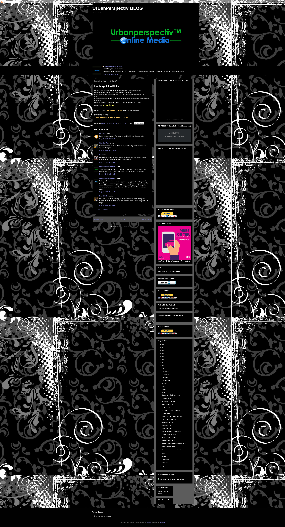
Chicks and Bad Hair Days (171, 395)
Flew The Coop (167, 428)
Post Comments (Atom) (127, 226)
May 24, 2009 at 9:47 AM (107, 192)
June (164, 389)
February (165, 460)
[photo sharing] (149, 91)
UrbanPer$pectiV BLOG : (113, 66)
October (165, 377)
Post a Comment (102, 209)
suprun (149, 522)
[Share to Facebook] (141, 123)
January (165, 463)
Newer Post (99, 219)
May (164, 392)
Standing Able (104, 143)
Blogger (162, 522)
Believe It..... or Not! (169, 401)
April (164, 453)
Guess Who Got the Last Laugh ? (173, 416)
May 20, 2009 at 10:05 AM (107, 150)
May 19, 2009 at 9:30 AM (107, 139)
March (164, 456)
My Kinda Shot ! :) (168, 422)
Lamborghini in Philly (169, 434)
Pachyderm (166, 413)
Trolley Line (166, 407)
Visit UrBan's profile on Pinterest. (169, 271)
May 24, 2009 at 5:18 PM (107, 205)
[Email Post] (130, 123)
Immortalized (166, 398)
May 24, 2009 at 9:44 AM (107, 174)
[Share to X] (139, 123)
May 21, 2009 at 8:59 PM (107, 162)
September (166, 380)
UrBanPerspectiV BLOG (118, 8)
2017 (162, 347)
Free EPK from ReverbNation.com (174, 119)
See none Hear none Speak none (173, 450)
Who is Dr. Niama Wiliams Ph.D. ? (173, 444)
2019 (162, 344)
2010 (162, 365)
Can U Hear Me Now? (169, 419)
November (166, 374)
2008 (162, 466)
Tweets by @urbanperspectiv (168, 308)
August (164, 383)
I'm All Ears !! (166, 425)
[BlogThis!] (137, 123)
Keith (101, 155)
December (166, 371)
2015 (162, 353)
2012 (162, 359)
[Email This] (135, 123)
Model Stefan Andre (169, 447)
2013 (162, 356)
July (163, 386)
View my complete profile (111, 74)
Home (123, 219)
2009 (162, 368)
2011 (162, 362)
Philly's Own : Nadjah (169, 437)
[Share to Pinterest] (143, 123)
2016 (162, 350)
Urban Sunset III (167, 404)
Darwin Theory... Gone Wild (171, 431)
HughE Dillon (104, 196)
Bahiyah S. (103, 133)
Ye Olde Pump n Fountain (171, 410)
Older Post (146, 219)
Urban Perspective (168, 441)
